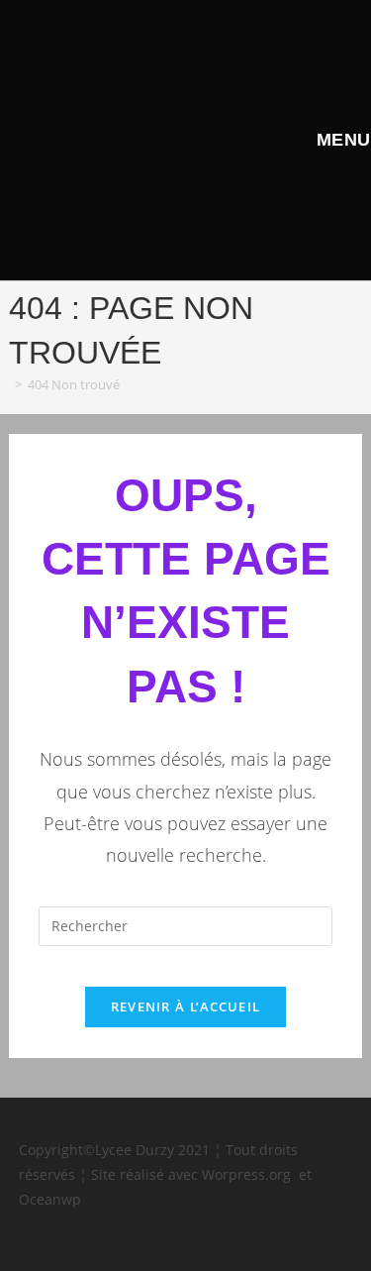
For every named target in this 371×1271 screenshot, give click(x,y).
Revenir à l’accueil (186, 1006)
